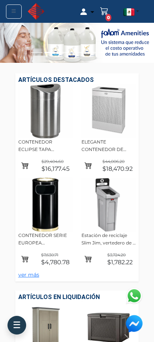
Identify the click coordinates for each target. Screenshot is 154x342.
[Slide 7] (117, 52)
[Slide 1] (36, 52)
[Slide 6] (104, 52)
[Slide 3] (63, 52)
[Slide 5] (90, 52)
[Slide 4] (77, 52)
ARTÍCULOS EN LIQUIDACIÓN (59, 297)
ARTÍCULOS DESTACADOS (56, 79)
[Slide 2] (50, 52)
